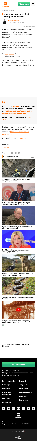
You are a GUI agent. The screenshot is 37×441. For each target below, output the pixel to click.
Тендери (23, 385)
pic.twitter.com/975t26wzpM (14, 113)
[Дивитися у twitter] (23, 408)
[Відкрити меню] (33, 4)
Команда (6, 385)
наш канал (20, 138)
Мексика (6, 147)
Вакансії (22, 381)
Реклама (6, 398)
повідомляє (9, 54)
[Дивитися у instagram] (8, 408)
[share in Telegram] (19, 153)
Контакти (6, 389)
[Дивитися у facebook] (3, 408)
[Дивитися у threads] (33, 408)
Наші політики (25, 396)
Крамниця (23, 389)
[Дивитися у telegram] (13, 408)
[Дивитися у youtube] (18, 408)
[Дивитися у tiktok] (28, 408)
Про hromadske (8, 381)
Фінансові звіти (25, 392)
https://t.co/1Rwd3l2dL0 (25, 111)
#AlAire (16, 106)
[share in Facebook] (12, 153)
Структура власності (6, 394)
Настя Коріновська (13, 20)
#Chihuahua (10, 111)
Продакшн (6, 402)
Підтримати (24, 4)
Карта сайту (24, 400)
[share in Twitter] (16, 153)
